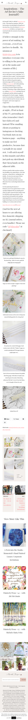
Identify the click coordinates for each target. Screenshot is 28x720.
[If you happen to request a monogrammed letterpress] (7, 649)
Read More (18, 717)
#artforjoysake (10, 83)
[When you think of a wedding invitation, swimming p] (21, 649)
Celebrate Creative (14, 687)
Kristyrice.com (21, 21)
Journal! (18, 205)
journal (11, 427)
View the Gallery (19, 476)
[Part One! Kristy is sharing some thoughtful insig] (21, 663)
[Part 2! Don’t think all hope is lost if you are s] (7, 663)
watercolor (7, 429)
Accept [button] (13, 717)
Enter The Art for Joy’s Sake (9, 205)
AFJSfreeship (13, 226)
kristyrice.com (16, 427)
